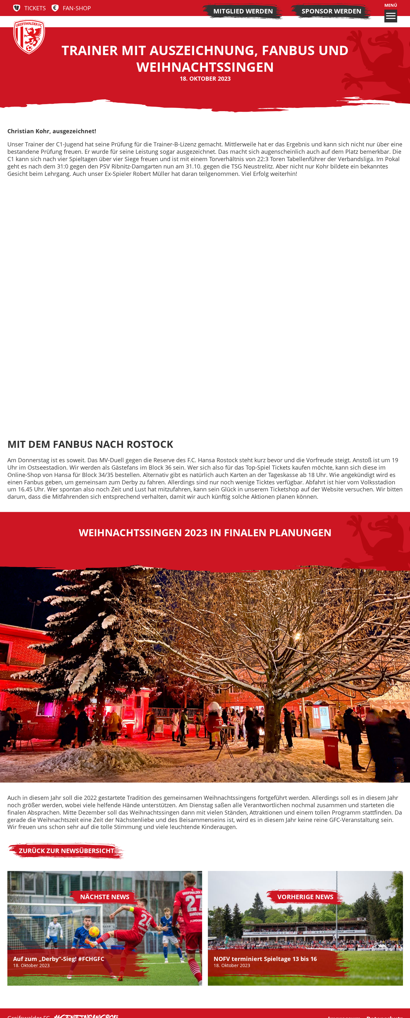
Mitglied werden (243, 11)
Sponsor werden (331, 11)
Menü (390, 5)
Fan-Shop (77, 8)
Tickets (35, 8)
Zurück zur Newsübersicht (66, 850)
